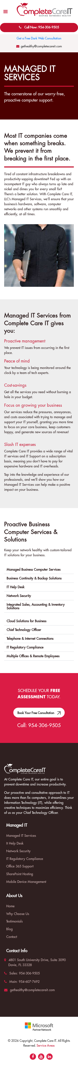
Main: (13, 981)
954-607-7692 (29, 981)
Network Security (19, 596)
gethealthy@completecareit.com (41, 46)
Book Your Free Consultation (36, 713)
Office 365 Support (19, 866)
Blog (9, 929)
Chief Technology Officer (24, 630)
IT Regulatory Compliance (25, 647)
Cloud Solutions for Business (26, 621)
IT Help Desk (15, 587)
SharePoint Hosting (19, 874)
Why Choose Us (17, 914)
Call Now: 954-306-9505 (41, 27)
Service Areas (46, 1045)
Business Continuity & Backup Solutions (34, 578)
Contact (11, 937)
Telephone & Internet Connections (30, 638)
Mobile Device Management (26, 882)
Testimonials (14, 921)
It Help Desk (14, 843)
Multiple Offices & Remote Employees (33, 656)
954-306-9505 (44, 725)
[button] (39, 569)
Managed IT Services (21, 835)
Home (10, 906)
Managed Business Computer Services (34, 569)
